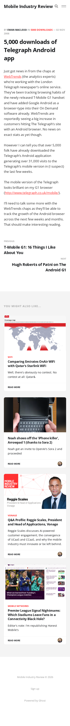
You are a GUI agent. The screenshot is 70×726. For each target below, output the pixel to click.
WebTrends (12, 76)
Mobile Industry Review (28, 6)
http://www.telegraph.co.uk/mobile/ (32, 192)
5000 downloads (42, 29)
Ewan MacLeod (17, 29)
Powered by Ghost (35, 700)
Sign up (35, 688)
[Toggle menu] (64, 6)
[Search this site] (56, 6)
